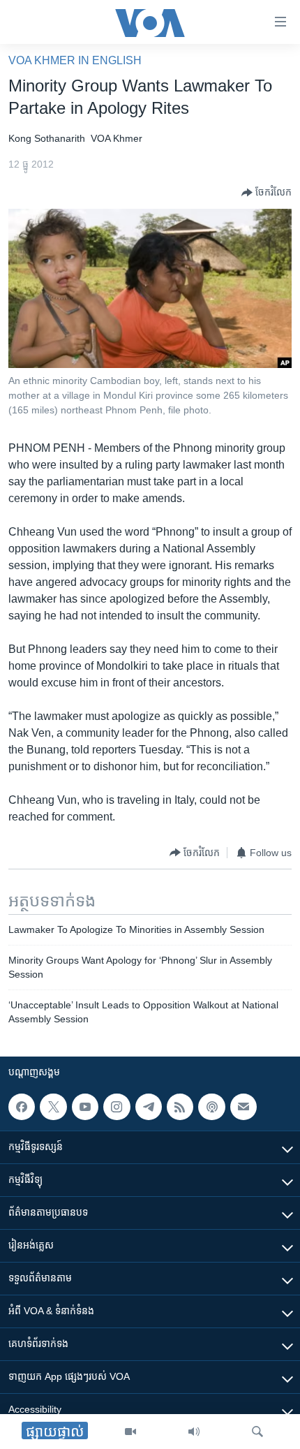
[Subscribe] (243, 1107)
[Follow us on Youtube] (85, 1107)
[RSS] (180, 1107)
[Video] (130, 1431)
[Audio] (194, 1431)
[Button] (266, 192)
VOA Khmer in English (75, 60)
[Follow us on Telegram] (148, 1107)
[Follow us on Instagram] (116, 1107)
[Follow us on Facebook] (21, 1107)
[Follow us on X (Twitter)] (53, 1107)
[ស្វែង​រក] (257, 1431)
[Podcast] (211, 1107)
